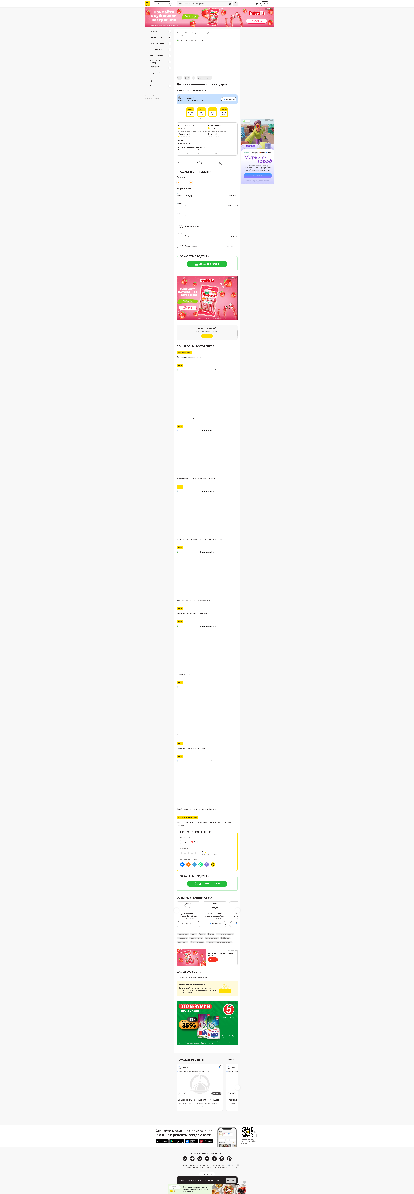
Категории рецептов (221, 1167)
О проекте (154, 86)
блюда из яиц (182, 938)
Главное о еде (156, 49)
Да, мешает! (207, 336)
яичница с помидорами (225, 934)
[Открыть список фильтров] (229, 3)
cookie (223, 1180)
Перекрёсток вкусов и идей (156, 68)
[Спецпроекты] (170, 37)
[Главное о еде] (170, 49)
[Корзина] (257, 4)
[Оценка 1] (181, 853)
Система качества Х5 (158, 80)
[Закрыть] (238, 1165)
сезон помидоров (197, 942)
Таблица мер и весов (210, 163)
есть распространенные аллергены (219, 942)
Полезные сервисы (158, 43)
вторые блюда (182, 934)
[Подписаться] (219, 1067)
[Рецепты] (170, 31)
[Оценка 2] (185, 853)
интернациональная (185, 143)
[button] (176, 910)
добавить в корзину (209, 264)
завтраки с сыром (211, 938)
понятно (230, 1180)
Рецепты (153, 31)
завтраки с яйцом (196, 938)
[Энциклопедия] (170, 55)
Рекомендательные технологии (203, 1167)
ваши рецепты (182, 942)
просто (202, 934)
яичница (211, 934)
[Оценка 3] (188, 853)
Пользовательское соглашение (221, 1165)
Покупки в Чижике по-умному (158, 74)
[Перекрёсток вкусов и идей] (170, 67)
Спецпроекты (156, 37)
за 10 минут (225, 938)
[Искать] (235, 3)
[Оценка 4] (192, 853)
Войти (225, 991)
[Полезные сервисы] (170, 43)
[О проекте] (170, 86)
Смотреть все (232, 1060)
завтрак (193, 934)
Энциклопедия (156, 56)
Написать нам (208, 1174)
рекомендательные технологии (208, 1180)
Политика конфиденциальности (199, 1165)
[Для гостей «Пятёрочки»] (170, 61)
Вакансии (189, 1167)
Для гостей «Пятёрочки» (156, 62)
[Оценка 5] (195, 853)
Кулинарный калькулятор (187, 163)
